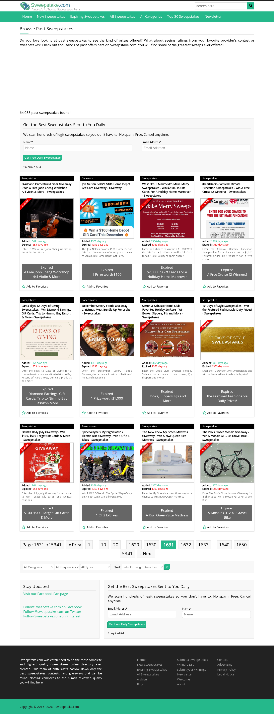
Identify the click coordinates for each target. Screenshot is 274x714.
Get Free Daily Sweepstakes (42, 157)
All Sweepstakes (122, 16)
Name (27, 142)
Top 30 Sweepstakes (183, 16)
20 (115, 545)
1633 (203, 545)
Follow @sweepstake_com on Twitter (52, 611)
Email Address (151, 142)
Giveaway (87, 178)
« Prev (75, 545)
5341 (127, 553)
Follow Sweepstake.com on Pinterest (51, 616)
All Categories (151, 16)
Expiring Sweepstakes (87, 16)
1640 (224, 545)
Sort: (118, 567)
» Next (146, 553)
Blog (140, 684)
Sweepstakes (29, 178)
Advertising (224, 664)
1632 (186, 545)
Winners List (185, 664)
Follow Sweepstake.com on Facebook (52, 607)
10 (103, 545)
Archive (142, 679)
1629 (134, 545)
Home (27, 16)
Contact (222, 660)
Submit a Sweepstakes (192, 660)
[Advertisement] (137, 79)
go (167, 566)
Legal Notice (225, 674)
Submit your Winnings (191, 669)
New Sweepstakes (51, 16)
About (181, 684)
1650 (241, 545)
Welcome (183, 679)
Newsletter (213, 16)
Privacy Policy (226, 669)
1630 (151, 545)
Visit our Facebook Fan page (45, 593)
